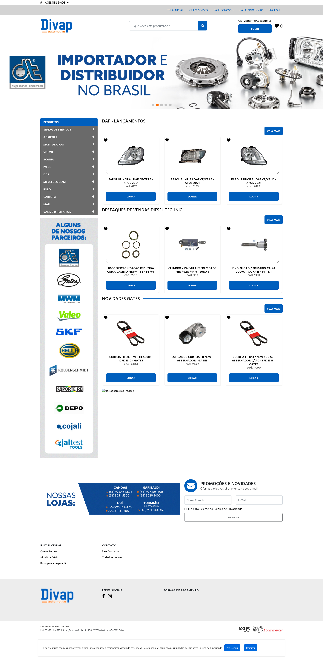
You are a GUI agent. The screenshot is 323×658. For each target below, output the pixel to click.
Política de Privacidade (228, 509)
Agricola (50, 137)
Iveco (47, 167)
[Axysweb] (244, 629)
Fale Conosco (110, 551)
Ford (47, 189)
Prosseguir (232, 648)
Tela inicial (175, 10)
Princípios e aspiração (53, 563)
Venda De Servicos (57, 129)
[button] (163, 25)
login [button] (255, 29)
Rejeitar (250, 648)
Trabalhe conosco (113, 557)
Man (46, 204)
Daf (46, 174)
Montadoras (53, 144)
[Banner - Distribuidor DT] (161, 72)
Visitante (249, 20)
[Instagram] (110, 596)
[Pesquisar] (202, 25)
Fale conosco (223, 10)
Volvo (48, 152)
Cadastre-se (264, 20)
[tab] (69, 122)
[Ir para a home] (57, 595)
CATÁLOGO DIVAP (251, 10)
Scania (48, 159)
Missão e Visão (49, 557)
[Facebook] (103, 596)
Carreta (49, 196)
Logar (131, 196)
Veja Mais (273, 131)
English (274, 10)
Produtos (51, 122)
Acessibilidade (55, 2)
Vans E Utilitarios (57, 211)
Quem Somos (198, 10)
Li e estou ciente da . (216, 509)
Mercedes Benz (54, 182)
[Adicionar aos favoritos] (105, 140)
